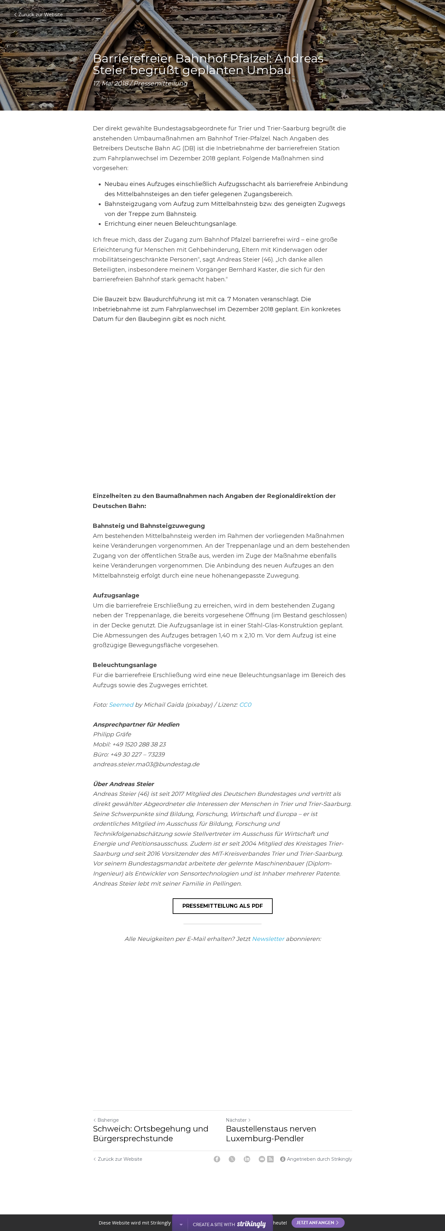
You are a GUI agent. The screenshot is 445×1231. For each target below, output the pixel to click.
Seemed (121, 704)
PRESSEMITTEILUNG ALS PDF (222, 906)
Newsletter (268, 939)
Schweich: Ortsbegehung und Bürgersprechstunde (150, 1133)
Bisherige (108, 1120)
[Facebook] (217, 1159)
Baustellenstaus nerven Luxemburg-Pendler (271, 1133)
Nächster (236, 1120)
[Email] (262, 1159)
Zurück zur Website (40, 15)
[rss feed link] (270, 1159)
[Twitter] (232, 1159)
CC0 (245, 704)
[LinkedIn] (247, 1159)
